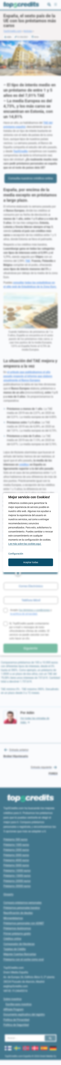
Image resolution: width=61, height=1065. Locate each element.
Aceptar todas (30, 562)
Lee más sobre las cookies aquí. (24, 543)
